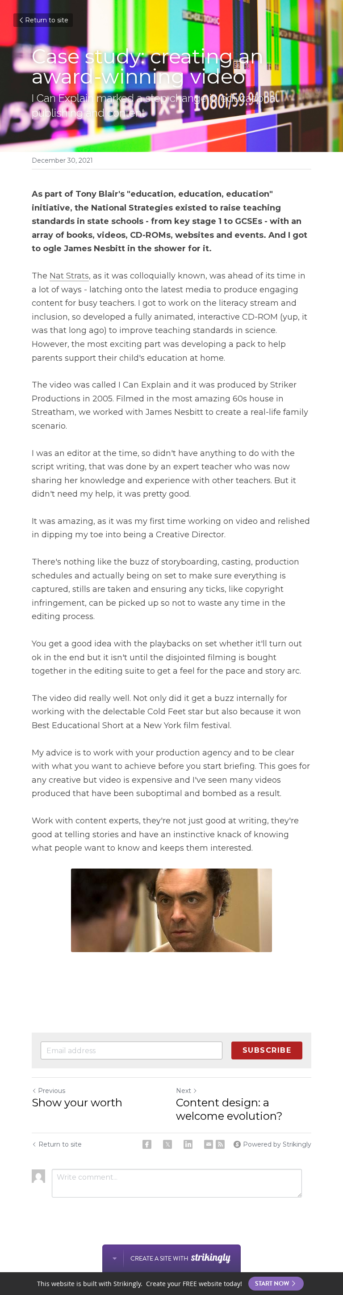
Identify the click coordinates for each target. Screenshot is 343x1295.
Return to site (46, 20)
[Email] (208, 1144)
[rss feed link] (220, 1144)
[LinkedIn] (188, 1144)
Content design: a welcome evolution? (229, 1109)
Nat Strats (69, 276)
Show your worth (78, 1102)
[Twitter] (167, 1144)
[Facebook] (146, 1144)
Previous (51, 1091)
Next (183, 1091)
